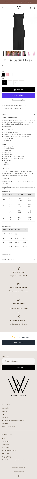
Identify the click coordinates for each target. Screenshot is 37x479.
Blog (3, 414)
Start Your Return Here (9, 450)
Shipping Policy (6, 456)
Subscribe (18, 367)
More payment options (18, 100)
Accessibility (5, 408)
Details (4, 114)
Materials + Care (7, 255)
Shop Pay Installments (8, 426)
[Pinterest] (18, 476)
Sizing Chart (5, 453)
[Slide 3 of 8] (13, 53)
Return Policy (6, 447)
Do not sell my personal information (13, 420)
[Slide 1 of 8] (3, 53)
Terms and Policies (18, 471)
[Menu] (2, 8)
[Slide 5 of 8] (24, 53)
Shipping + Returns (8, 259)
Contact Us (5, 417)
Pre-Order (5, 423)
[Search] (6, 8)
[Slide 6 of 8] (29, 53)
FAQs (3, 438)
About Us (4, 411)
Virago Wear (20, 467)
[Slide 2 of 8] (8, 53)
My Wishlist (5, 444)
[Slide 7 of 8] (34, 53)
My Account (5, 441)
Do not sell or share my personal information (15, 460)
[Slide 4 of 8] (18, 53)
